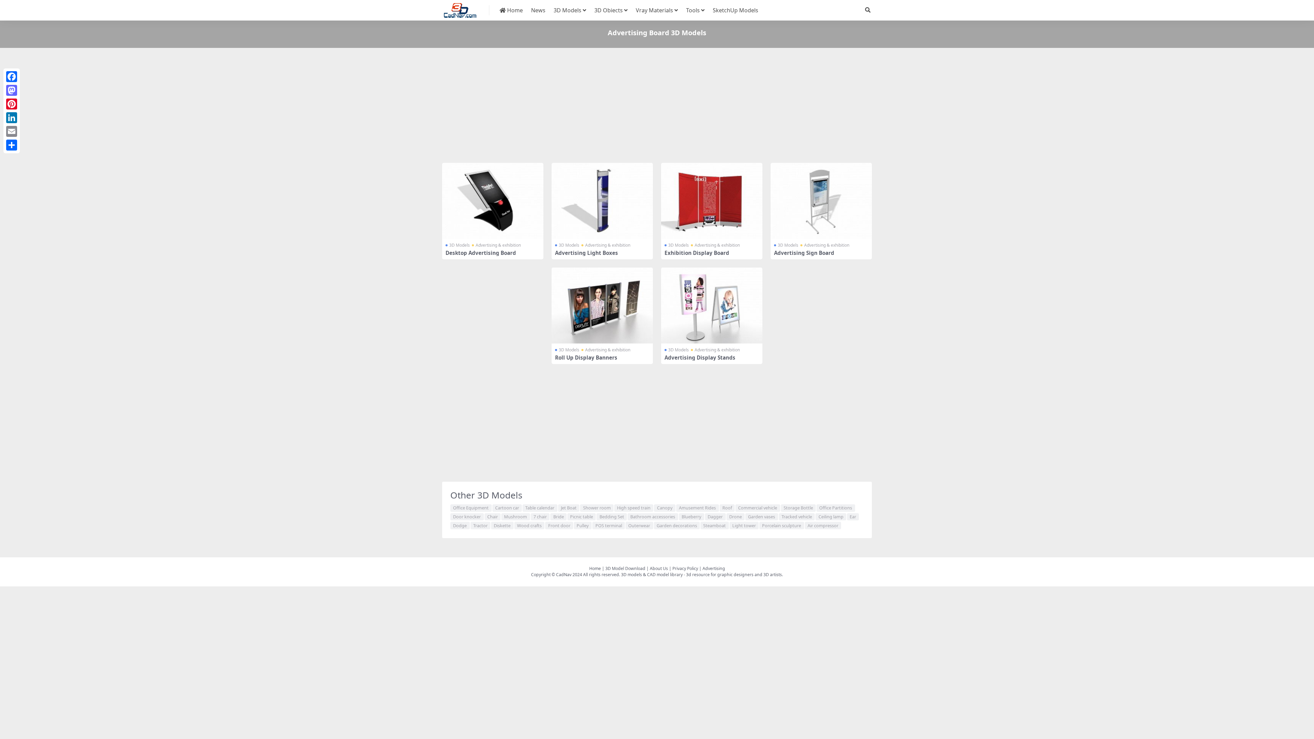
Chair (492, 517)
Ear (853, 517)
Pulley (583, 525)
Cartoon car (507, 508)
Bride (558, 517)
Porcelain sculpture (781, 525)
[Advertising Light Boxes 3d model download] (602, 201)
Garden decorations (677, 525)
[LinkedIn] (11, 118)
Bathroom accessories (652, 517)
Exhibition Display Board (697, 252)
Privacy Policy (685, 568)
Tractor (480, 525)
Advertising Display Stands (700, 357)
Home (514, 10)
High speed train (633, 508)
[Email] (11, 131)
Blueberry (691, 517)
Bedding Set (612, 517)
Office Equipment (471, 508)
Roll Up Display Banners (586, 357)
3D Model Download (625, 568)
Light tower (744, 525)
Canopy (665, 508)
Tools (693, 10)
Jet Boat (569, 508)
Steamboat (714, 525)
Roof (727, 508)
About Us (659, 568)
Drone (735, 517)
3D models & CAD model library (652, 575)
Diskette (502, 525)
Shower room (597, 508)
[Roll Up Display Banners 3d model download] (602, 305)
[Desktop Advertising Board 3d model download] (492, 201)
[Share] (11, 145)
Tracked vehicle (797, 517)
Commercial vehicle (757, 508)
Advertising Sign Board (804, 252)
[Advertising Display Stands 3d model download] (711, 305)
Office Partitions (835, 508)
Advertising (714, 568)
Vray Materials (654, 10)
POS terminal (608, 525)
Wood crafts (529, 525)
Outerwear (639, 525)
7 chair (540, 517)
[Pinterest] (11, 104)
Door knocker (467, 517)
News (538, 10)
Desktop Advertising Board (481, 252)
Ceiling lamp (831, 517)
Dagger (715, 517)
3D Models (567, 10)
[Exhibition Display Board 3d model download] (711, 201)
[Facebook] (11, 76)
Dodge (460, 525)
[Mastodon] (11, 90)
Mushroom (515, 517)
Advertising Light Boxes (586, 252)
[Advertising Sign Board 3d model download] (821, 201)
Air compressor (823, 525)
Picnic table (581, 517)
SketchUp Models (735, 10)
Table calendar (539, 508)
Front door (559, 525)
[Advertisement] (647, 107)
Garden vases (761, 517)
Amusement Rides (697, 508)
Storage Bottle (798, 508)
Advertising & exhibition (498, 245)
